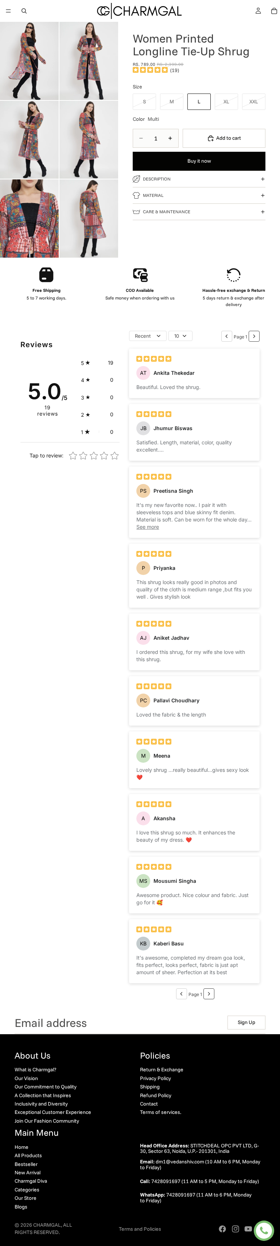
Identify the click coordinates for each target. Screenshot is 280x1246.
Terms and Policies (140, 1229)
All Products (28, 1155)
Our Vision (26, 1078)
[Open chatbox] (264, 1231)
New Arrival (27, 1172)
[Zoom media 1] (29, 61)
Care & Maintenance (166, 211)
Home (21, 1146)
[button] (97, 363)
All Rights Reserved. (43, 1228)
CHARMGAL (47, 1225)
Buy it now (199, 161)
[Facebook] (222, 1229)
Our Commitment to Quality (46, 1086)
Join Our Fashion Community (47, 1120)
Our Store (25, 1198)
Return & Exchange (161, 1069)
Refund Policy (155, 1095)
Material (153, 195)
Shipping (150, 1086)
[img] (150, 70)
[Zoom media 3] (29, 140)
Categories (27, 1189)
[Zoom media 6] (88, 218)
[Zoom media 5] (29, 218)
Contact (149, 1103)
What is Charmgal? (35, 1069)
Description (157, 179)
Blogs (21, 1206)
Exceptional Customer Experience (53, 1112)
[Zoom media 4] (88, 140)
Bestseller (26, 1163)
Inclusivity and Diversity (41, 1103)
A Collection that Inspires (43, 1095)
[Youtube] (248, 1229)
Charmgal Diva (31, 1181)
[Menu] (8, 11)
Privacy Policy (155, 1078)
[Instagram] (235, 1229)
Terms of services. (160, 1112)
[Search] (24, 11)
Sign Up (246, 1022)
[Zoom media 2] (88, 61)
